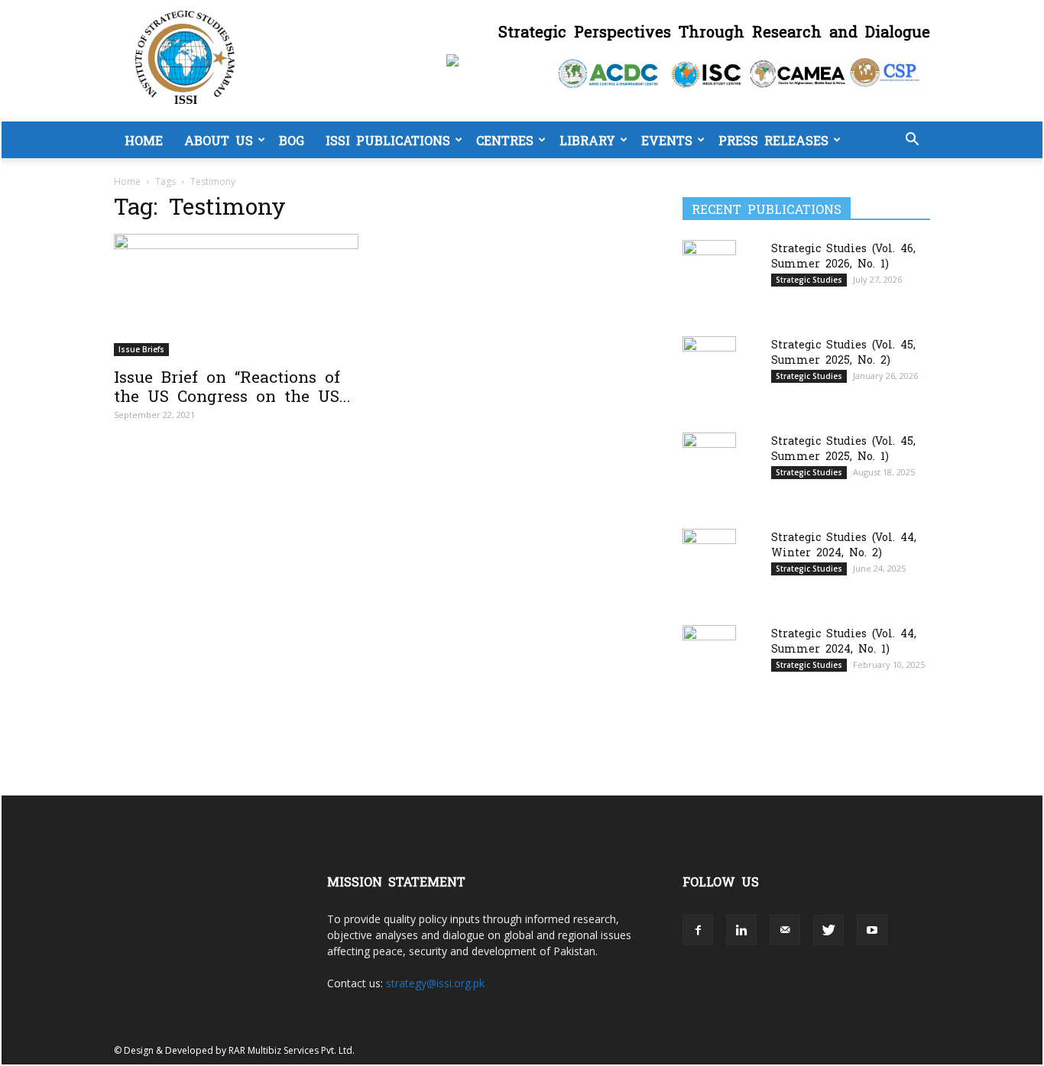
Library (587, 140)
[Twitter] (828, 930)
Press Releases (773, 140)
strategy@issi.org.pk (435, 983)
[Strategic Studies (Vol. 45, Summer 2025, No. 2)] (709, 373)
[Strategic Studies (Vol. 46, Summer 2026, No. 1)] (709, 277)
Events (666, 140)
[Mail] (785, 930)
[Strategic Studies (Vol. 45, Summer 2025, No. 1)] (709, 470)
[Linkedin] (741, 930)
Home (144, 140)
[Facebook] (697, 930)
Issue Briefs (141, 349)
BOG (291, 140)
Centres (504, 140)
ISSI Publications (388, 140)
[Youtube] (872, 930)
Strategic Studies (809, 279)
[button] (911, 141)
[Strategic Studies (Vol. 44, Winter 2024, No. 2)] (709, 566)
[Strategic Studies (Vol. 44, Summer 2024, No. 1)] (709, 662)
